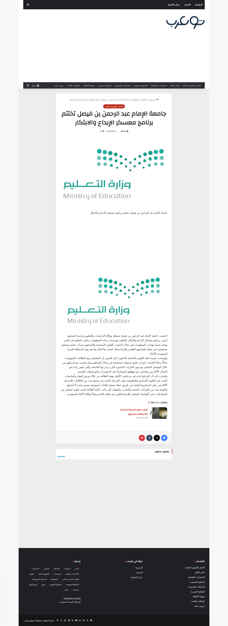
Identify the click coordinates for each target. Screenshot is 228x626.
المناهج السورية (104, 85)
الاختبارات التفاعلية (159, 85)
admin (123, 131)
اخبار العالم (174, 85)
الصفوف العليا (43, 574)
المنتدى (187, 4)
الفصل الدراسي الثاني (70, 579)
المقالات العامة (73, 85)
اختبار (77, 568)
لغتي (66, 589)
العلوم (31, 574)
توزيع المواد (33, 584)
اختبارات (67, 568)
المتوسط (54, 579)
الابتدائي (56, 568)
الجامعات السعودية (122, 85)
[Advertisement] (114, 59)
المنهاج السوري (56, 584)
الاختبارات (35, 568)
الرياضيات (57, 574)
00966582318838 (72, 598)
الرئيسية (199, 4)
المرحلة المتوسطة (39, 579)
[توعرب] (185, 22)
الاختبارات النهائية (72, 574)
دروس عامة (59, 85)
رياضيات (75, 589)
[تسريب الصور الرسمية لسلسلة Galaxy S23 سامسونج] (158, 413)
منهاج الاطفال (89, 85)
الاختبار (46, 568)
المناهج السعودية (140, 85)
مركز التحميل (174, 4)
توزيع (43, 584)
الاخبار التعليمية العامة (192, 85)
